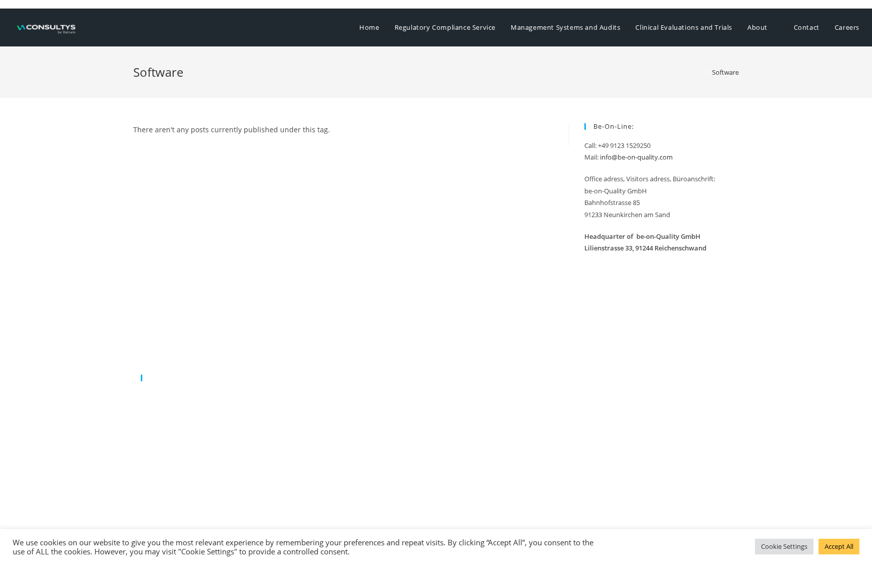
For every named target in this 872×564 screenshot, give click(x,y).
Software (725, 72)
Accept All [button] (839, 546)
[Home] (699, 72)
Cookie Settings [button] (784, 546)
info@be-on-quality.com (636, 157)
